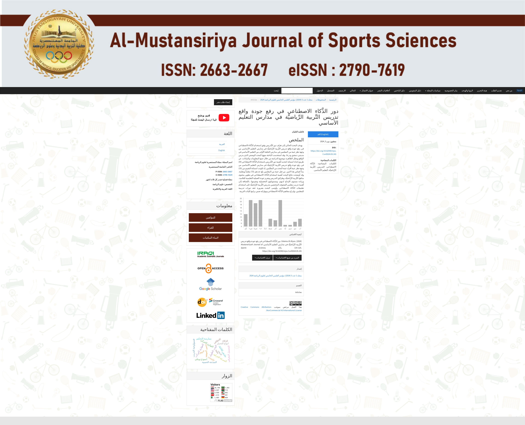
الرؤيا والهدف (467, 90)
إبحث (276, 90)
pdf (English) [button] (323, 134)
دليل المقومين (415, 90)
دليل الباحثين (399, 90)
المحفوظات (321, 99)
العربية (222, 144)
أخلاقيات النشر (383, 90)
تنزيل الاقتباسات (263, 257)
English (221, 150)
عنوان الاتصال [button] (367, 90)
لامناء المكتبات (210, 237)
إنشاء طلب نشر (223, 102)
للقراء (210, 227)
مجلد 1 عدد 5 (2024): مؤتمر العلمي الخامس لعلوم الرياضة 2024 (286, 99)
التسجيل (330, 90)
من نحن (509, 90)
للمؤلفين (210, 217)
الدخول (320, 90)
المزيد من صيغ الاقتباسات (288, 257)
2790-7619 (227, 175)
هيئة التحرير (482, 90)
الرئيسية (332, 99)
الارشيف (342, 90)
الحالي (353, 90)
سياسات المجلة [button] (434, 90)
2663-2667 (227, 171)
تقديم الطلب (496, 90)
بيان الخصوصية (451, 90)
